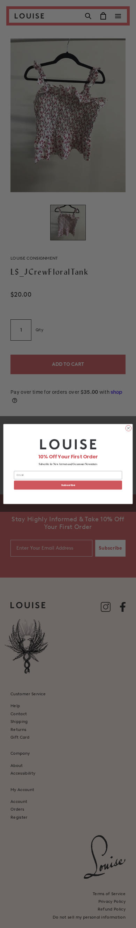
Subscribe (68, 485)
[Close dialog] (128, 428)
